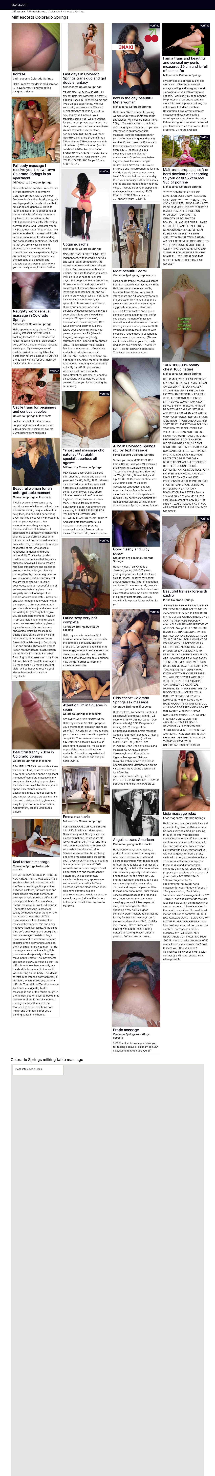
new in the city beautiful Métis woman (133, 100)
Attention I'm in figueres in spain (85, 707)
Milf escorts (18, 11)
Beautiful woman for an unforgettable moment (32, 490)
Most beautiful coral (130, 271)
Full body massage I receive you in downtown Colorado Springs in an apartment (34, 172)
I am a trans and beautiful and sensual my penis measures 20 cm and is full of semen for (185, 64)
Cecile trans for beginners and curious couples (34, 409)
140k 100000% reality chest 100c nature (181, 367)
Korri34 (19, 74)
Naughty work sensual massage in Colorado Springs (31, 315)
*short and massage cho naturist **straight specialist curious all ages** (83, 456)
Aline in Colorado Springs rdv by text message (134, 448)
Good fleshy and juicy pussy (131, 551)
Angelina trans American (133, 840)
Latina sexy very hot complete (80, 620)
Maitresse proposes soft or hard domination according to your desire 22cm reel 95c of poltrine (186, 176)
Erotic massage (126, 1030)
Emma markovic (76, 817)
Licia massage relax (179, 813)
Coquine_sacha (76, 244)
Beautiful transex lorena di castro (185, 593)
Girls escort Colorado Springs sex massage (131, 700)
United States (37, 11)
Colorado (54, 11)
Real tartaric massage (31, 862)
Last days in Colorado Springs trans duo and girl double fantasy (84, 78)
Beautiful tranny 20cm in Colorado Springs (33, 754)
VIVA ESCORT (19, 4)
